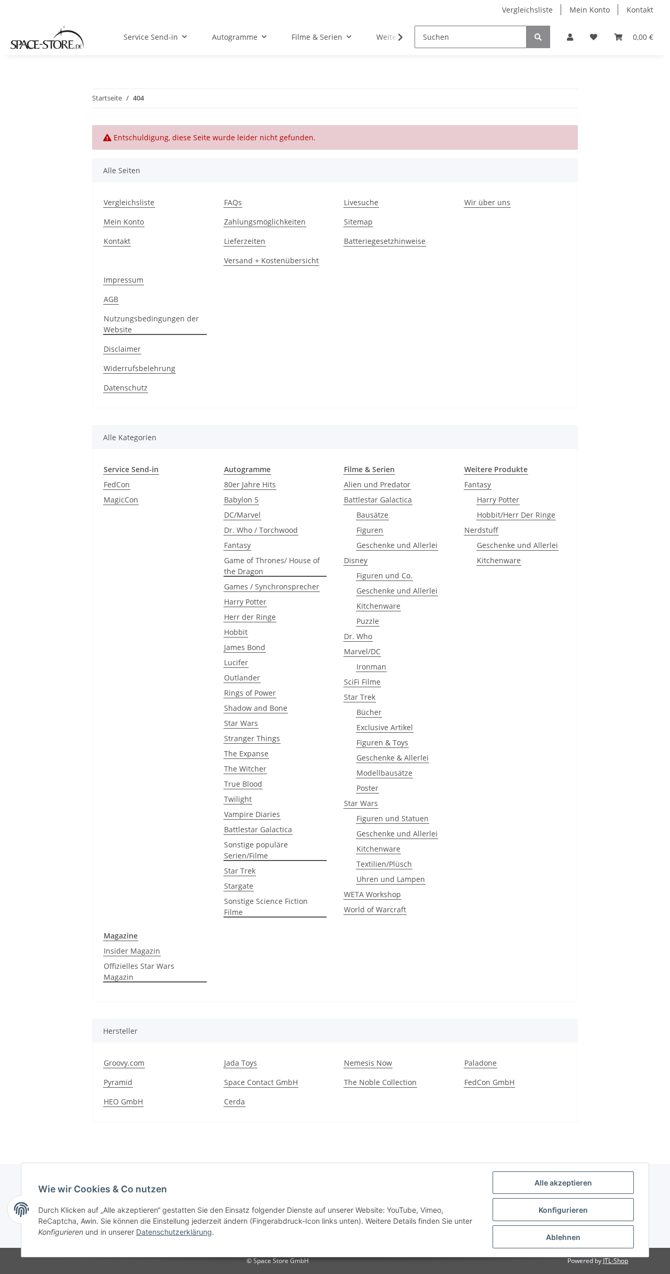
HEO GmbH (123, 1102)
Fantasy (237, 545)
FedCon (117, 484)
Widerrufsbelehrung (139, 368)
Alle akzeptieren (563, 1182)
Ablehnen (563, 1237)
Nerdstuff (481, 530)
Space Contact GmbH (261, 1082)
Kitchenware (378, 606)
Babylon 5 (241, 500)
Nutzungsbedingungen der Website (151, 324)
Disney (355, 560)
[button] (570, 37)
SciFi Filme (362, 682)
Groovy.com (124, 1063)
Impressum (123, 280)
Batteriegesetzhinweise (385, 241)
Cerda (234, 1102)
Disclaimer (122, 349)
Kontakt (640, 10)
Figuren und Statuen (392, 818)
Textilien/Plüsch (384, 864)
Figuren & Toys (382, 742)
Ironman (371, 667)
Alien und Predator (377, 484)
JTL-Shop (615, 1260)
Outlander (242, 678)
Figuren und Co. (384, 575)
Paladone (480, 1063)
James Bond (244, 647)
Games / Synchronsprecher (271, 586)
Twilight (238, 799)
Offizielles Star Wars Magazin (139, 971)
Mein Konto (590, 10)
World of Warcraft (375, 909)
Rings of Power (250, 693)
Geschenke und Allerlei (397, 545)
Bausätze (372, 515)
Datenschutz (126, 388)
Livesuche (361, 202)
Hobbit (236, 632)
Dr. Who (358, 636)
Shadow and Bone (255, 708)
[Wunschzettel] (594, 37)
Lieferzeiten (244, 241)
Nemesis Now (368, 1063)
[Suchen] (538, 37)
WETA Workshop (372, 894)
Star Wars (241, 723)
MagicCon (121, 500)
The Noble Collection (380, 1082)
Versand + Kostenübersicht (271, 260)
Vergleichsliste (527, 10)
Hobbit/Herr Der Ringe (516, 515)
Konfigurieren (563, 1209)
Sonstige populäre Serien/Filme (256, 850)
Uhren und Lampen (390, 879)
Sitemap (358, 222)
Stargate (238, 886)
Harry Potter (245, 602)
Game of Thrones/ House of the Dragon (272, 565)
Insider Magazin (132, 951)
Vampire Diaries (252, 814)
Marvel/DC (362, 651)
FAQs (233, 202)
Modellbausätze (384, 773)
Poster (367, 788)
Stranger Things (252, 738)
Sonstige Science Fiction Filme (266, 906)
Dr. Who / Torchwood (261, 530)
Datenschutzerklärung (174, 1231)
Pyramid (118, 1082)
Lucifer (236, 662)
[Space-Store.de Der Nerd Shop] (47, 37)
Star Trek (239, 871)
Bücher (369, 712)
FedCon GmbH (489, 1082)
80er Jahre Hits (250, 484)
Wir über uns (487, 202)
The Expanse (246, 753)
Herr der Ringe (250, 617)
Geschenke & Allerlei (392, 758)
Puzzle (367, 621)
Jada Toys (240, 1063)
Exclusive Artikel (384, 727)
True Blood (243, 784)
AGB (111, 299)
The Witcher (245, 769)
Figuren (369, 530)
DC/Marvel (242, 515)
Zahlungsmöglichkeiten (265, 222)
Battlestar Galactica (258, 829)
